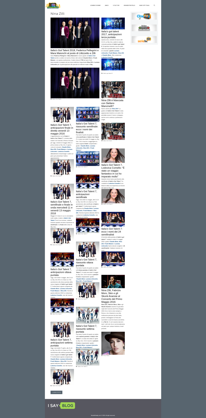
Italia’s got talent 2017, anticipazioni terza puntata (111, 34)
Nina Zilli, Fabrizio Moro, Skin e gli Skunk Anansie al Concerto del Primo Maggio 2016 (111, 296)
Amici (107, 5)
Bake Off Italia (144, 5)
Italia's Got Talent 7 (57, 176)
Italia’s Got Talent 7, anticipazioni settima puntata (62, 342)
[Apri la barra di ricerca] (154, 5)
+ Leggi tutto (56, 392)
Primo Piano (106, 355)
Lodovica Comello (89, 215)
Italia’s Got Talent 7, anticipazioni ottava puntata (61, 272)
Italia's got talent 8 (107, 73)
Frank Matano (87, 210)
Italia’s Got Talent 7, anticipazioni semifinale (86, 194)
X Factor (116, 5)
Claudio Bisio (85, 146)
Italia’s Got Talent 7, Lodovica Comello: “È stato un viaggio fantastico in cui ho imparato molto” (113, 171)
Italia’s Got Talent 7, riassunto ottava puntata (86, 262)
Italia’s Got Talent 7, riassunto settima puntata (86, 329)
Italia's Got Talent (56, 99)
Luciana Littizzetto (92, 279)
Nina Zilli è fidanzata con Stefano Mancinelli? (112, 103)
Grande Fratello (129, 5)
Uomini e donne (95, 5)
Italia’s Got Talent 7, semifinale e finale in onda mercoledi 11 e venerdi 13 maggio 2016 (62, 207)
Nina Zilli (86, 148)
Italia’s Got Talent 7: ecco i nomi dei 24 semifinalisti (111, 231)
